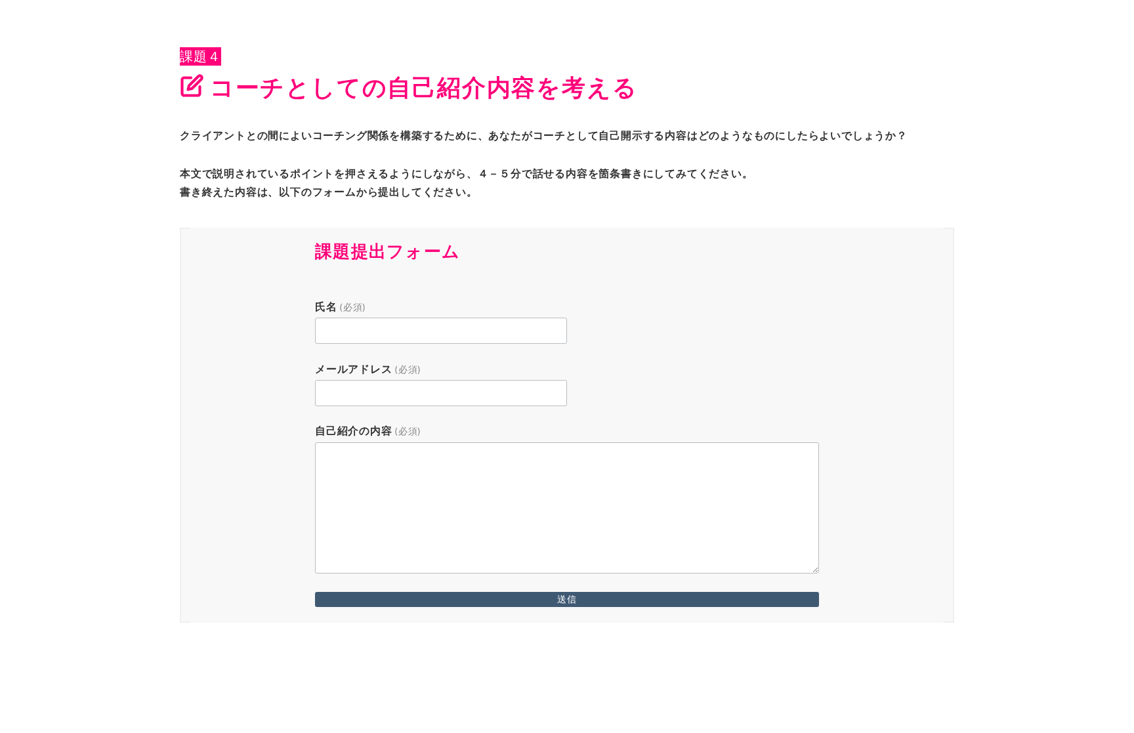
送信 (566, 598)
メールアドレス (368, 368)
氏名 (340, 306)
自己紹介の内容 (368, 430)
